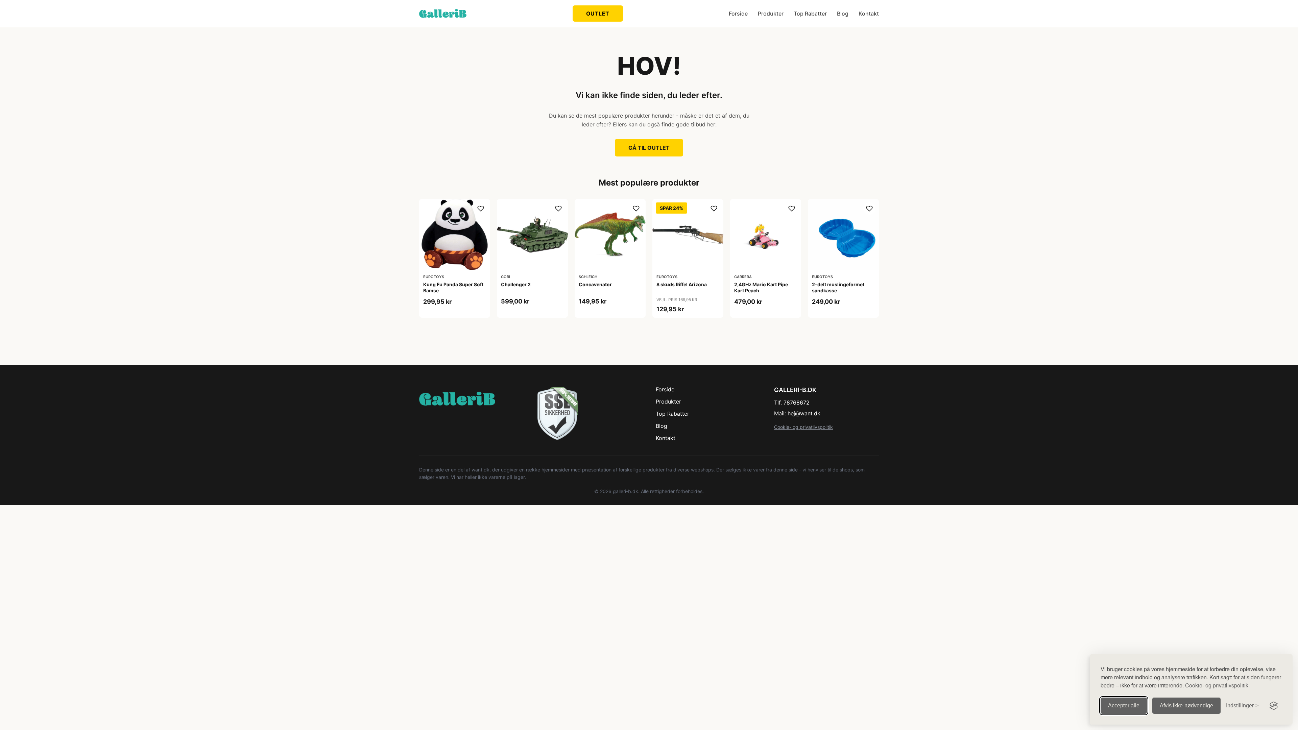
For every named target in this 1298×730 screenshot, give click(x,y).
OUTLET (597, 13)
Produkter (771, 13)
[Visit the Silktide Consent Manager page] (1274, 706)
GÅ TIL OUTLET (649, 147)
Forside (738, 13)
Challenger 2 (516, 284)
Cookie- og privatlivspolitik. (1217, 685)
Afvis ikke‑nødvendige (1186, 705)
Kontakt (869, 13)
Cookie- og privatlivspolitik (803, 427)
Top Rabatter (810, 13)
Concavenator (595, 284)
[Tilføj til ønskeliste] (481, 208)
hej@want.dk (804, 413)
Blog (842, 13)
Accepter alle (1123, 705)
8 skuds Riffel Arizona (681, 284)
